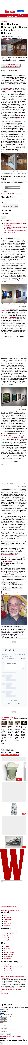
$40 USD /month (6, 590)
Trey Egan (20, 117)
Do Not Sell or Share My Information (11, 989)
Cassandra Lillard (6, 319)
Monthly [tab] (11, 583)
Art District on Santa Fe (16, 437)
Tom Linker (12, 317)
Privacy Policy (7, 940)
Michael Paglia (7, 38)
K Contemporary (9, 88)
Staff (5, 950)
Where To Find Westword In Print (10, 910)
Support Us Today (6, 594)
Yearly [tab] (16, 583)
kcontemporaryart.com (20, 545)
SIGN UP (5, 191)
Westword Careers (9, 952)
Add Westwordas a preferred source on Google (11, 65)
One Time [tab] (4, 583)
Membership (7, 958)
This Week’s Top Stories (8, 1015)
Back (2, 1034)
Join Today (4, 1018)
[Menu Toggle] (2, 11)
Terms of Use (7, 938)
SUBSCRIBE (6, 207)
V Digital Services (8, 973)
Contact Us (7, 948)
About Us (6, 946)
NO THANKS (14, 207)
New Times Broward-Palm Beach (13, 967)
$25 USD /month (16, 588)
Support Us (20, 11)
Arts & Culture (8, 919)
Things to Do (4, 1011)
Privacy (20, 194)
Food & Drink (7, 917)
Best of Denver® (6, 1016)
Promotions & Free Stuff (10, 932)
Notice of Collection (6, 194)
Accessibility (16, 976)
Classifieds (7, 936)
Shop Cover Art (8, 956)
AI (21, 976)
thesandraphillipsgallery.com (9, 554)
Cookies (11, 976)
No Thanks (3, 1020)
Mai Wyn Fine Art (6, 436)
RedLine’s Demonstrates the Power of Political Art (15, 231)
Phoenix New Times (9, 971)
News (5, 915)
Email (3, 187)
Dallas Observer (8, 965)
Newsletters (7, 925)
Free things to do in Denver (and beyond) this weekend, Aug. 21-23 (14, 15)
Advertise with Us (8, 934)
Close (2, 1044)
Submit (8, 1034)
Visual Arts (4, 22)
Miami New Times (9, 969)
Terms (15, 194)
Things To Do (7, 923)
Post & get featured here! (10, 755)
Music (5, 921)
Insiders (3, 1013)
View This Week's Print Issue (9, 907)
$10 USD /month (6, 588)
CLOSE (4, 218)
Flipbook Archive (8, 954)
